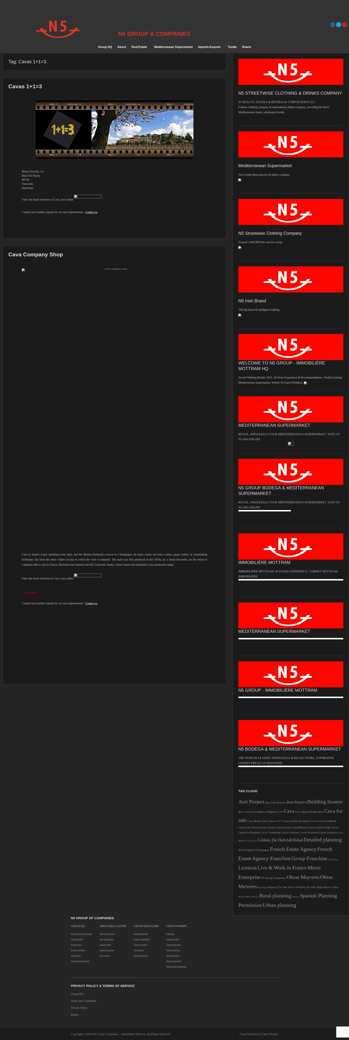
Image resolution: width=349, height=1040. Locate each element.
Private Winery (76, 945)
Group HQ (105, 47)
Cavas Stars (252, 841)
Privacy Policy (79, 1007)
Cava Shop (170, 934)
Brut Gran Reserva (275, 802)
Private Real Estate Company (81, 934)
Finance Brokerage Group (80, 961)
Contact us (91, 212)
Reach (246, 47)
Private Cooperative (78, 950)
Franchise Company (107, 950)
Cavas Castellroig (270, 832)
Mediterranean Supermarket (173, 47)
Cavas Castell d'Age (319, 827)
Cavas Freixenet (309, 832)
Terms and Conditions (83, 1000)
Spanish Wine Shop (173, 945)
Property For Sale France (282, 887)
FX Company (76, 956)
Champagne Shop (172, 939)
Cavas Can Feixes (248, 827)
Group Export (139, 950)
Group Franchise (309, 858)
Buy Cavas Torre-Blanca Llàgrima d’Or (260, 811)
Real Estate (139, 47)
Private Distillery (77, 939)
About (121, 47)
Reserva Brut (331, 887)
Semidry (295, 897)
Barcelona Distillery (141, 934)
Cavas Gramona (328, 832)
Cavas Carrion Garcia (271, 827)
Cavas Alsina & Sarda (296, 821)
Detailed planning (323, 840)
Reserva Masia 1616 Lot (248, 897)
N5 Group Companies (273, 877)
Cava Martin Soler (257, 821)
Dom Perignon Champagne (253, 849)
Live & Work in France (282, 867)
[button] (140, 47)
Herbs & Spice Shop (173, 961)
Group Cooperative (141, 945)
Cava (289, 811)
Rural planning (275, 895)
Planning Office (105, 945)
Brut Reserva (297, 802)
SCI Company (105, 956)
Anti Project (251, 802)
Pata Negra (262, 887)
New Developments (107, 939)
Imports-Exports (209, 47)
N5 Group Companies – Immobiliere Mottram (119, 1034)
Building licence (324, 802)
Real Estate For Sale (107, 934)
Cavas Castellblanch (295, 827)
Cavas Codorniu (290, 832)
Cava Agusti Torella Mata (309, 811)
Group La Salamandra (142, 939)
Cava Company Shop (35, 254)
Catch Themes (270, 1034)
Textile (232, 47)
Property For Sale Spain (309, 887)
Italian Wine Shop (173, 956)
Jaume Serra (333, 859)
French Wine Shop (173, 950)
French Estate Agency (293, 849)
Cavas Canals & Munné (323, 821)
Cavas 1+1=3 (25, 86)
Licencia (247, 867)
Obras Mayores (303, 877)
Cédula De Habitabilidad (280, 839)
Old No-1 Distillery (141, 956)
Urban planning (279, 905)
